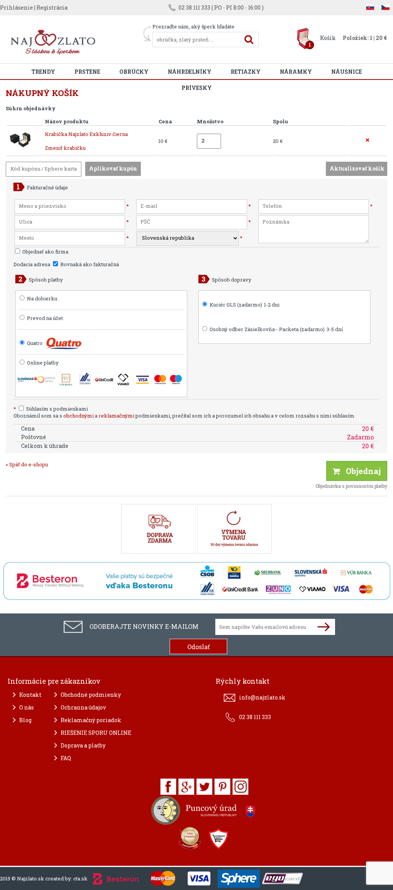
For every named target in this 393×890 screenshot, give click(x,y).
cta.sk (80, 878)
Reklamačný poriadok (91, 720)
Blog (25, 720)
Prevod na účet (45, 318)
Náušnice (346, 71)
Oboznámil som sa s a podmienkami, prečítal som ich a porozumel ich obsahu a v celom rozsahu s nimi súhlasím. (184, 415)
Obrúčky (134, 71)
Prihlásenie (16, 7)
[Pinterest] (222, 787)
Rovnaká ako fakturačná (89, 264)
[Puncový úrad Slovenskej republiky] (204, 812)
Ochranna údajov (83, 707)
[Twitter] (204, 787)
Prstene (87, 71)
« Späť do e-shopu (27, 464)
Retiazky (246, 71)
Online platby (42, 362)
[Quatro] (63, 343)
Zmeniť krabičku (65, 147)
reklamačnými (116, 415)
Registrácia (52, 7)
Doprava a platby (83, 745)
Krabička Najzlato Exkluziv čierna (86, 134)
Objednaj (360, 471)
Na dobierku (42, 298)
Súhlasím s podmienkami (50, 408)
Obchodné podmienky (91, 694)
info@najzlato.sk (262, 697)
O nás (26, 707)
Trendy (43, 71)
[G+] (186, 787)
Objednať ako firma (44, 251)
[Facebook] (168, 787)
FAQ (66, 758)
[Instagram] (240, 787)
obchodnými (78, 415)
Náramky (296, 71)
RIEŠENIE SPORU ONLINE (96, 732)
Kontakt (30, 694)
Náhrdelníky (189, 71)
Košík (328, 37)
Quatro (35, 343)
